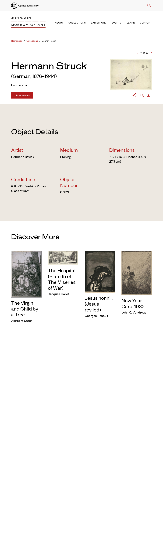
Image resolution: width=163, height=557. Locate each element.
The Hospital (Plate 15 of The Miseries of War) (62, 279)
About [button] (59, 23)
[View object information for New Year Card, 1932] (136, 272)
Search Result (49, 40)
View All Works (22, 95)
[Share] (134, 96)
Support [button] (146, 23)
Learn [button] (131, 23)
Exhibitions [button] (99, 23)
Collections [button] (77, 23)
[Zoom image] (142, 95)
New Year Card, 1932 (133, 303)
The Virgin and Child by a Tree (24, 308)
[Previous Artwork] (137, 53)
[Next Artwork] (151, 53)
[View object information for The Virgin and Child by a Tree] (26, 273)
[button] (148, 5)
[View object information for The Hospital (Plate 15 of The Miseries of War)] (63, 257)
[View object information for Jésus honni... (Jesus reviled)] (100, 271)
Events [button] (117, 23)
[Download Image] (148, 95)
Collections (32, 40)
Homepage (16, 40)
